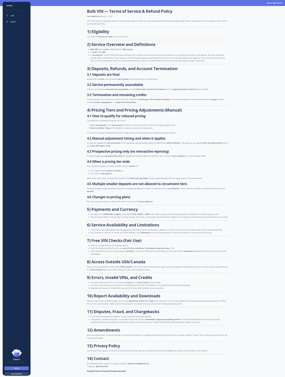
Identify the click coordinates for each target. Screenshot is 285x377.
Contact (16, 368)
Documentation (16, 374)
